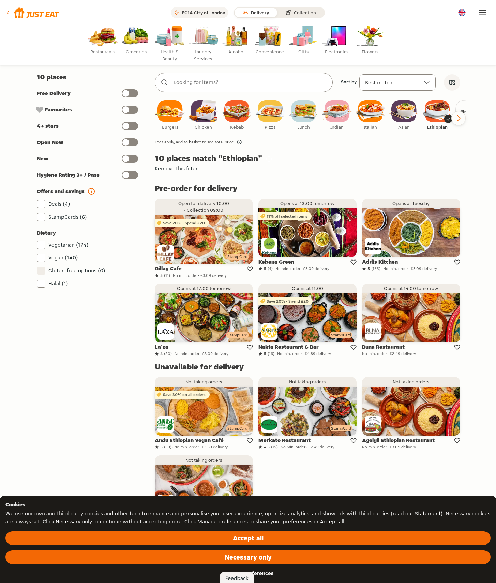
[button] (32, 12)
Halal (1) (58, 283)
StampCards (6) (67, 216)
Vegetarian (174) (68, 244)
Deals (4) (59, 203)
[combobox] (250, 82)
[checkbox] (170, 115)
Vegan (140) (63, 257)
